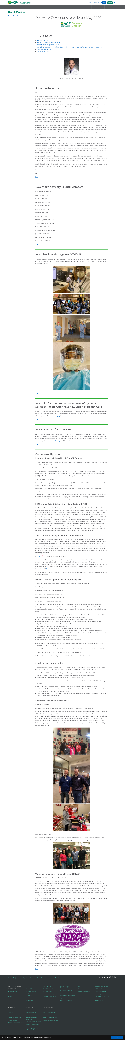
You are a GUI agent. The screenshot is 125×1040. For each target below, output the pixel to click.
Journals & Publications (66, 993)
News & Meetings (16, 12)
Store (111, 7)
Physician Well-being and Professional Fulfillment (32, 1029)
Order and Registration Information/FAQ (100, 999)
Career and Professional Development (31, 1018)
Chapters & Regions (51, 12)
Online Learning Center (83, 994)
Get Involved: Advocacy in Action (51, 994)
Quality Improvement (31, 1015)
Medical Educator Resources (102, 996)
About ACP (92, 2)
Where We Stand (47, 986)
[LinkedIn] (105, 977)
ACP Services (29, 998)
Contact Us (11, 978)
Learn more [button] (47, 1037)
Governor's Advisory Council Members (48, 42)
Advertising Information (15, 986)
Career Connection (42, 978)
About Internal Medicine (31, 1003)
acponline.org (55, 441)
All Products (46, 1010)
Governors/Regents (22, 978)
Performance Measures (66, 990)
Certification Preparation (84, 991)
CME (79, 986)
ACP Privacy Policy (12, 991)
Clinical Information (64, 7)
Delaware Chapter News (14, 15)
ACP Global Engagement (31, 991)
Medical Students (12, 1015)
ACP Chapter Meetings (100, 989)
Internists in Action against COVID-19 (48, 45)
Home (36, 12)
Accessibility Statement (13, 994)
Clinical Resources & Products (67, 995)
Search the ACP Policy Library (50, 999)
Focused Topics (98, 994)
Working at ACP (29, 1000)
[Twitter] (102, 977)
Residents (10, 1012)
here (40, 556)
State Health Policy (47, 991)
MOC (79, 989)
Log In (104, 2)
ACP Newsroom (12, 984)
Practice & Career (83, 7)
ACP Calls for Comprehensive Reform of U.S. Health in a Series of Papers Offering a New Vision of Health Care (70, 47)
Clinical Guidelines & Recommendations (65, 987)
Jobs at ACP (53, 978)
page (58, 416)
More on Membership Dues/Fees (16, 1022)
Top (36, 177)
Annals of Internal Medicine (49, 1012)
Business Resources (30, 1010)
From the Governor (42, 40)
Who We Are (29, 986)
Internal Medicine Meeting (101, 986)
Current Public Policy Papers (50, 996)
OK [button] (117, 1037)
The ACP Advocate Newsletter (50, 989)
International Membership (14, 1017)
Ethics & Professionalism (66, 1000)
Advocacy (98, 7)
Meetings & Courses (45, 7)
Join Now (110, 2)
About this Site (12, 989)
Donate (98, 2)
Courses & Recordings (100, 991)
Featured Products (48, 1007)
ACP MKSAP (46, 1015)
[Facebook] (99, 977)
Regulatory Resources (31, 1012)
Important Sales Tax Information (51, 1020)
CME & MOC (29, 7)
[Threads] (112, 977)
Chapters (32, 978)
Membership (15, 7)
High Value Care (64, 998)
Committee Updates (43, 51)
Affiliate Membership (13, 1020)
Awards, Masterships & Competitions (31, 994)
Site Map (10, 996)
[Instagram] (110, 977)
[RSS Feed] (115, 977)
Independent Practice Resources (33, 1021)
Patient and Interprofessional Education (33, 1025)
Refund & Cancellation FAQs (50, 1017)
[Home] (19, 2)
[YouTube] (107, 977)
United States (61, 12)
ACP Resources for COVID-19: (45, 49)
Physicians (10, 1010)
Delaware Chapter (70, 12)
